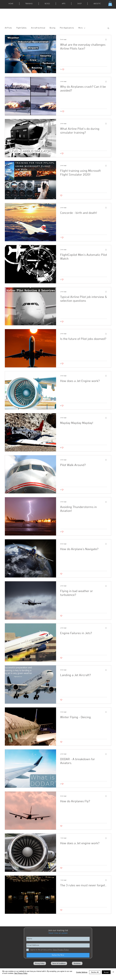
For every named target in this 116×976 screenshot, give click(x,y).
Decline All (95, 972)
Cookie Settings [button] (81, 972)
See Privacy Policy (20, 973)
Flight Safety (21, 28)
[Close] (113, 972)
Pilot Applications (67, 28)
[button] (29, 3)
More (80, 28)
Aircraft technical (38, 28)
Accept (106, 972)
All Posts (8, 28)
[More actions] (106, 39)
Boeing (52, 28)
